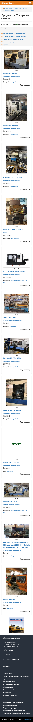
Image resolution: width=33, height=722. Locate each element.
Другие (5, 45)
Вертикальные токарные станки (14, 33)
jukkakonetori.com (13, 646)
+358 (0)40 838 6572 (12, 644)
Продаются (6, 666)
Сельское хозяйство (10, 695)
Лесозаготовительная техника (13, 702)
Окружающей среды (10, 705)
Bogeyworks (27, 719)
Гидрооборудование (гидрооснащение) (16, 713)
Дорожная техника (9, 682)
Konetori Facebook (11, 659)
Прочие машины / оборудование (14, 710)
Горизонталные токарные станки (14, 36)
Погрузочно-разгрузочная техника (14, 708)
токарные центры (9, 42)
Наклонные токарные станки (13, 39)
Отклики (7, 654)
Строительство (8, 673)
